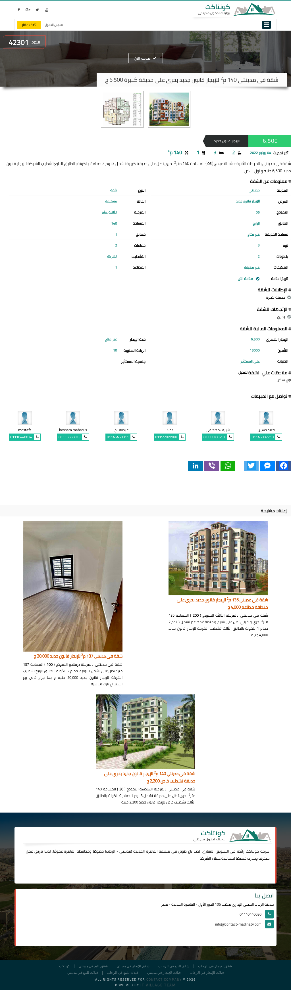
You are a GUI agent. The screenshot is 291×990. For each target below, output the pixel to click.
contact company (164, 979)
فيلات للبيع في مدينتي (82, 973)
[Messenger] (267, 466)
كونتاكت (252, 851)
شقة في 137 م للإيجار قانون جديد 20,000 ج (78, 656)
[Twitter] (251, 466)
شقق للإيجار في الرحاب (215, 966)
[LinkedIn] (195, 466)
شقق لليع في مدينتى (93, 966)
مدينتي (125, 851)
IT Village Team (158, 984)
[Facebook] (283, 466)
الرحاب (110, 851)
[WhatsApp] (227, 466)
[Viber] (211, 466)
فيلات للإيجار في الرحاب (207, 973)
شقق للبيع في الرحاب (173, 966)
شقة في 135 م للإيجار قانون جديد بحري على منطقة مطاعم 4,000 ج (222, 603)
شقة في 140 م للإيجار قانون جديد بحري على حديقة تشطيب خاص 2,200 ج (149, 777)
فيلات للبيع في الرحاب (122, 973)
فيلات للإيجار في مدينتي (164, 973)
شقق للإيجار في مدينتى (133, 966)
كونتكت (64, 966)
